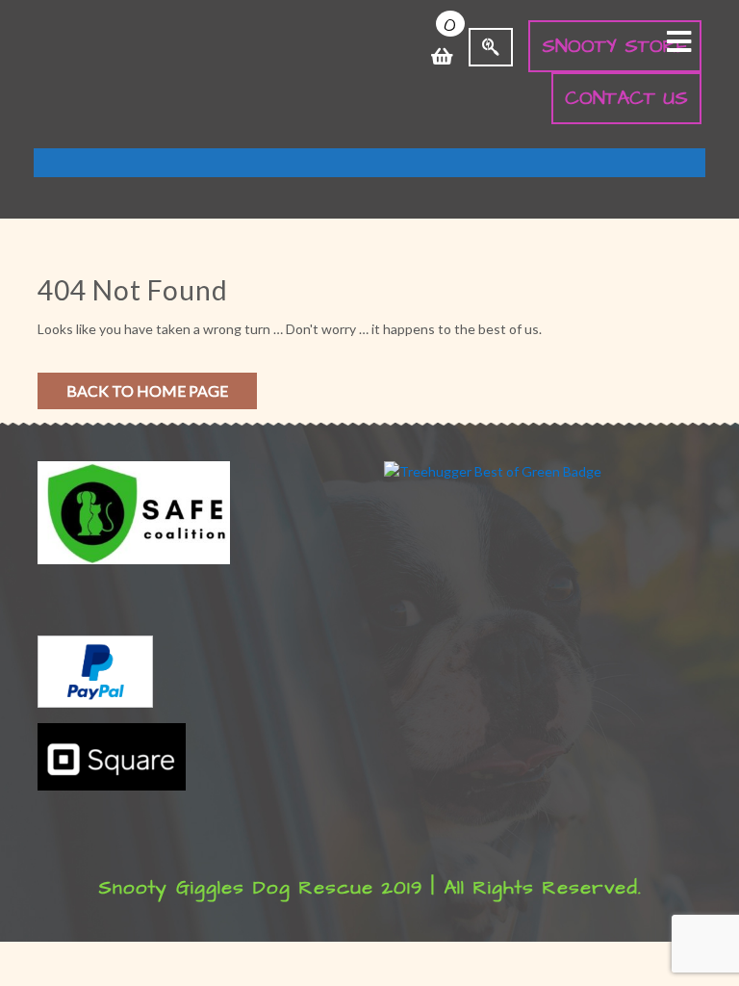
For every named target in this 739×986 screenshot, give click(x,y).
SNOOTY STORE (615, 46)
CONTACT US (626, 98)
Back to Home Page (147, 390)
